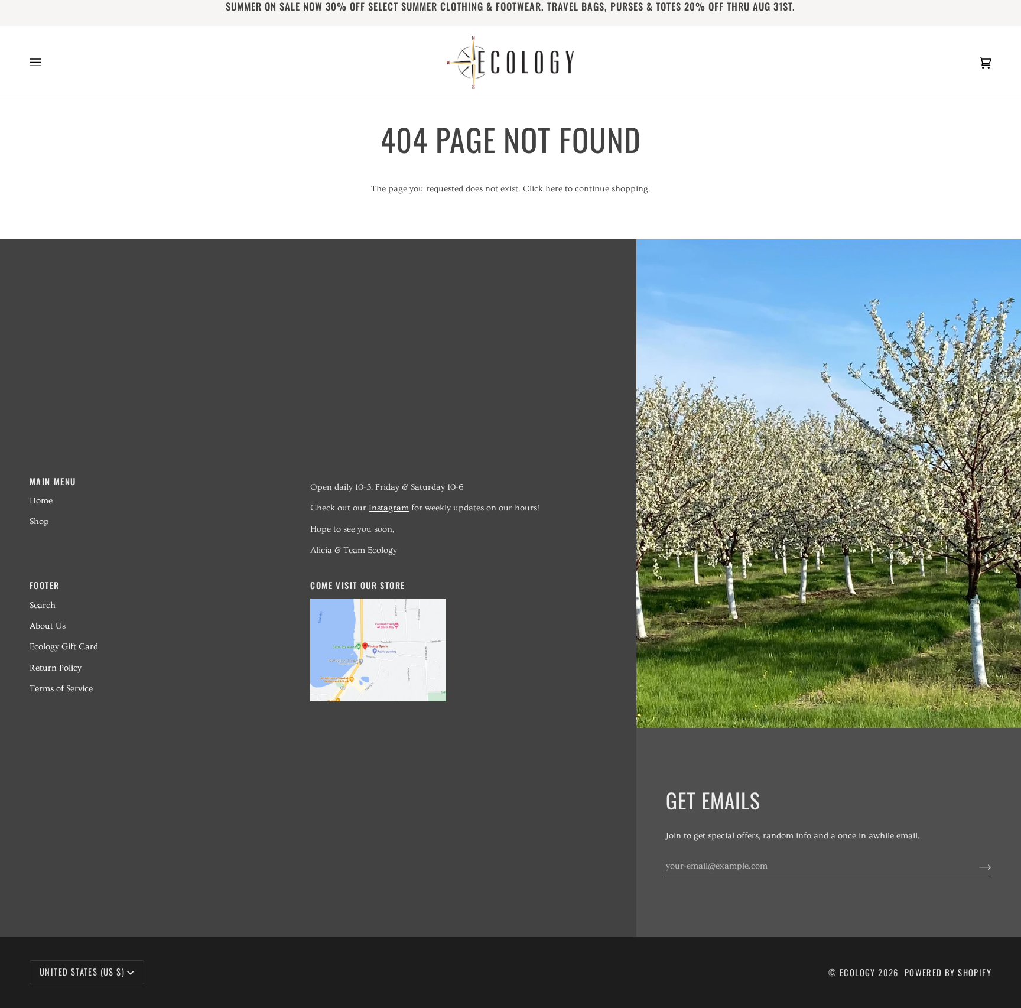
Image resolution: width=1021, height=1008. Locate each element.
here (553, 189)
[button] (443, 477)
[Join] (975, 866)
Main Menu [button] (53, 481)
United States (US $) (82, 971)
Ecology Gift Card (64, 647)
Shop (39, 521)
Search (43, 605)
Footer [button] (44, 585)
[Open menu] (47, 62)
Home (41, 501)
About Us (48, 626)
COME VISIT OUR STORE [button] (357, 585)
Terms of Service (61, 689)
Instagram (389, 508)
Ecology (859, 972)
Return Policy (56, 668)
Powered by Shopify (948, 972)
